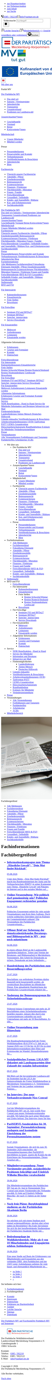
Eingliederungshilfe (16, 179)
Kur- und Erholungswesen (19, 202)
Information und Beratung (23, 406)
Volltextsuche (9, 20)
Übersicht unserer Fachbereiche (21, 174)
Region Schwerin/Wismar (13, 370)
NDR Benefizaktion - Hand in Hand (18, 403)
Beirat (9, 127)
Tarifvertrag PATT (21, 679)
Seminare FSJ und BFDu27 (19, 312)
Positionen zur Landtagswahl (20, 112)
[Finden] (6, 24)
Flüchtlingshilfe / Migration (19, 189)
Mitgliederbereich (31, 30)
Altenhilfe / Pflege (15, 177)
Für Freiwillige (8, 307)
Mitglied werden (14, 142)
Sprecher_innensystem (17, 317)
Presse (4, 251)
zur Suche (11, 11)
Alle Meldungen (9, 264)
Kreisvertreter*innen (16, 129)
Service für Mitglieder (23, 654)
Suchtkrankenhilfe (15, 205)
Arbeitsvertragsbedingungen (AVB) (17, 422)
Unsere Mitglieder (15, 139)
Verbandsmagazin (15, 156)
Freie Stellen (12, 300)
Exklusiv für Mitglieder (23, 690)
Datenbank (12, 1314)
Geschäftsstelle (14, 121)
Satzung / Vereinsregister (18, 101)
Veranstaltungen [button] (8, 434)
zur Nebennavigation (16, 6)
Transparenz (12, 107)
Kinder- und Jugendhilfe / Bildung (22, 200)
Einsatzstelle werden (16, 337)
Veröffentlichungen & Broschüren (22, 159)
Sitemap (10, 1312)
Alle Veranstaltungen (11, 437)
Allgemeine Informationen (13, 393)
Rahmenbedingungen (16, 294)
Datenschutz (12, 355)
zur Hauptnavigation (16, 3)
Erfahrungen (12, 347)
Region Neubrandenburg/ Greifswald (18, 372)
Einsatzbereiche (14, 297)
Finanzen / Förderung (17, 187)
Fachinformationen (15, 1289)
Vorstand (11, 124)
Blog (9, 164)
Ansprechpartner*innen (12, 117)
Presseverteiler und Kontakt (19, 154)
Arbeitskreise (21, 440)
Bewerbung (12, 302)
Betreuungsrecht (14, 182)
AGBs (30, 440)
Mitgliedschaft (7, 134)
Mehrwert (11, 329)
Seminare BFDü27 (15, 315)
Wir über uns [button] (7, 84)
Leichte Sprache (11, 30)
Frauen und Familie (40, 272)
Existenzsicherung (15, 184)
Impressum (12, 1299)
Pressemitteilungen (15, 151)
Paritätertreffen (8, 440)
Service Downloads (16, 320)
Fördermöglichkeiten (10, 411)
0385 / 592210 (10, 16)
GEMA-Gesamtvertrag (17, 424)
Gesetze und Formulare (17, 350)
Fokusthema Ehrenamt (23, 548)
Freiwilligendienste (15, 195)
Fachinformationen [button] (9, 261)
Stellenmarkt (7, 282)
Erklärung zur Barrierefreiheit (20, 1304)
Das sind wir (12, 99)
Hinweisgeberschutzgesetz (13, 427)
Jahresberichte (13, 104)
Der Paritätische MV (10, 94)
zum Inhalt (12, 8)
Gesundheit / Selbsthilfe (18, 197)
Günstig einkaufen (9, 419)
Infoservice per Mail (22, 659)
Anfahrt (10, 1307)
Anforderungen (14, 332)
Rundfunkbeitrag (34, 427)
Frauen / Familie (14, 192)
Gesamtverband (14, 109)
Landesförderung (9, 414)
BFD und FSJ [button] (7, 285)
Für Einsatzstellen (9, 325)
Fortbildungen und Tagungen (34, 437)
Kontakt (10, 352)
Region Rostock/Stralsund (37, 370)
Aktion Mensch (24, 414)
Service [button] (4, 401)
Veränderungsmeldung (24, 429)
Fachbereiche (7, 169)
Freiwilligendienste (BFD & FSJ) (16, 274)
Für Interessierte (8, 290)
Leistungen (12, 335)
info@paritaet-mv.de (29, 16)
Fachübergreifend (25, 264)
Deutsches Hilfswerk (28, 669)
